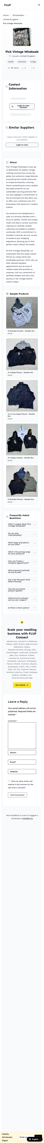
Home (6, 15)
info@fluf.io (27, 818)
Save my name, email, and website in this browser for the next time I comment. (20, 784)
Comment (12, 721)
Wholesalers (18, 15)
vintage (33, 62)
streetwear (22, 62)
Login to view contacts (23, 106)
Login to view (22, 145)
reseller (11, 62)
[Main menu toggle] (39, 4)
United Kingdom (10, 19)
